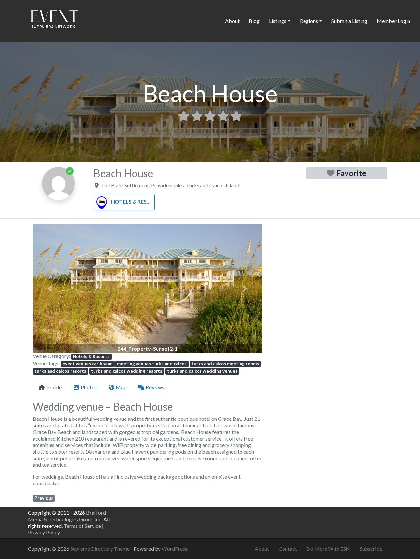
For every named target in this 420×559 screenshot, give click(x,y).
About (232, 21)
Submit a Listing (349, 21)
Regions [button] (309, 21)
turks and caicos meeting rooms (225, 363)
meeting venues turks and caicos (152, 363)
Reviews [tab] (155, 387)
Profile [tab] (54, 387)
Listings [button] (277, 21)
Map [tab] (121, 387)
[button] (50, 288)
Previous (43, 498)
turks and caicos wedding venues (202, 371)
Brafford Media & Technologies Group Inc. (67, 515)
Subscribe (371, 549)
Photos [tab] (89, 387)
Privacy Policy (44, 532)
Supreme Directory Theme (100, 549)
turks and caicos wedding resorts (126, 371)
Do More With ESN (328, 549)
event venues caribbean (87, 363)
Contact (288, 549)
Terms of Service (82, 526)
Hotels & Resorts (136, 201)
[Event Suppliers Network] (54, 20)
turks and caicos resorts (60, 371)
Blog (254, 21)
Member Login (393, 21)
